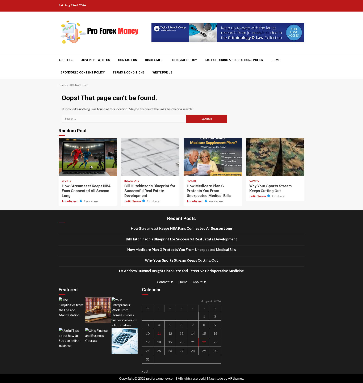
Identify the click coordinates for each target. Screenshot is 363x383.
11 (159, 333)
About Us (66, 60)
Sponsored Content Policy (83, 72)
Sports (66, 181)
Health (191, 181)
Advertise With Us (95, 60)
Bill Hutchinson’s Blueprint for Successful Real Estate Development (150, 157)
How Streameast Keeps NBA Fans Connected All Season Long (88, 157)
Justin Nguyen (70, 201)
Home (275, 60)
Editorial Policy (184, 60)
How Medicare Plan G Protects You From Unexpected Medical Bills (213, 157)
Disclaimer (154, 60)
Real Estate (131, 181)
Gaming (254, 181)
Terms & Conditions (129, 72)
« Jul (145, 371)
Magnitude (215, 378)
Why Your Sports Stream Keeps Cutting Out (275, 157)
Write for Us (162, 72)
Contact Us (127, 60)
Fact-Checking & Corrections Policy (234, 60)
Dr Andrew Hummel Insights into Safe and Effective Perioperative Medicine (181, 271)
